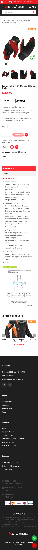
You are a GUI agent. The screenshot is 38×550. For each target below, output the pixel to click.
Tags (5, 173)
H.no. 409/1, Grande (10, 462)
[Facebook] (4, 384)
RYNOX (7, 156)
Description (8, 169)
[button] (12, 147)
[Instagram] (10, 384)
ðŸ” (6, 64)
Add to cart (18, 135)
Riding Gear (11, 21)
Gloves (19, 21)
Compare (26, 135)
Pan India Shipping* (13, 488)
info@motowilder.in (15, 379)
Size (3, 126)
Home (3, 21)
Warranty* (10, 494)
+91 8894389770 (12, 376)
